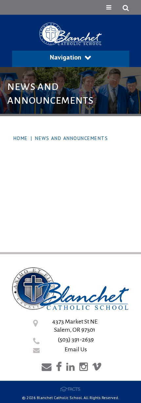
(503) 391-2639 (76, 339)
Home (20, 138)
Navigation (65, 57)
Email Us (76, 349)
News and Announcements (71, 138)
